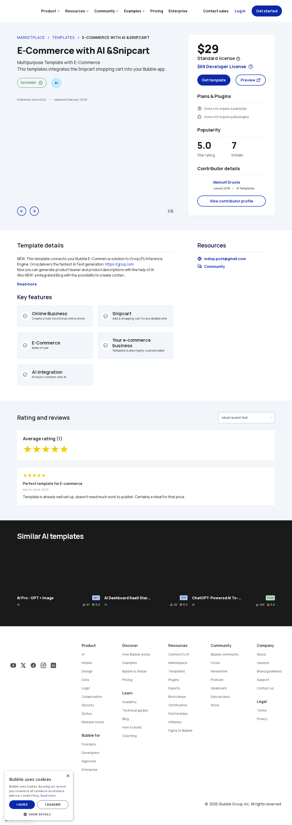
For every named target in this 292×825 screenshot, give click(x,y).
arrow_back (21, 211)
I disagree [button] (53, 804)
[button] (38, 814)
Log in (240, 10)
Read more (48, 796)
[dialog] (39, 795)
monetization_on (199, 108)
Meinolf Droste (226, 182)
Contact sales (216, 10)
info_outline (40, 83)
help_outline (238, 58)
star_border (93, 604)
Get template (214, 80)
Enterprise (178, 10)
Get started (266, 10)
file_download (84, 604)
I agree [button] (22, 804)
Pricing (156, 10)
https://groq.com (119, 264)
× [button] (68, 776)
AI (18, 604)
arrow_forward (34, 211)
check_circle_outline (25, 316)
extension (199, 116)
